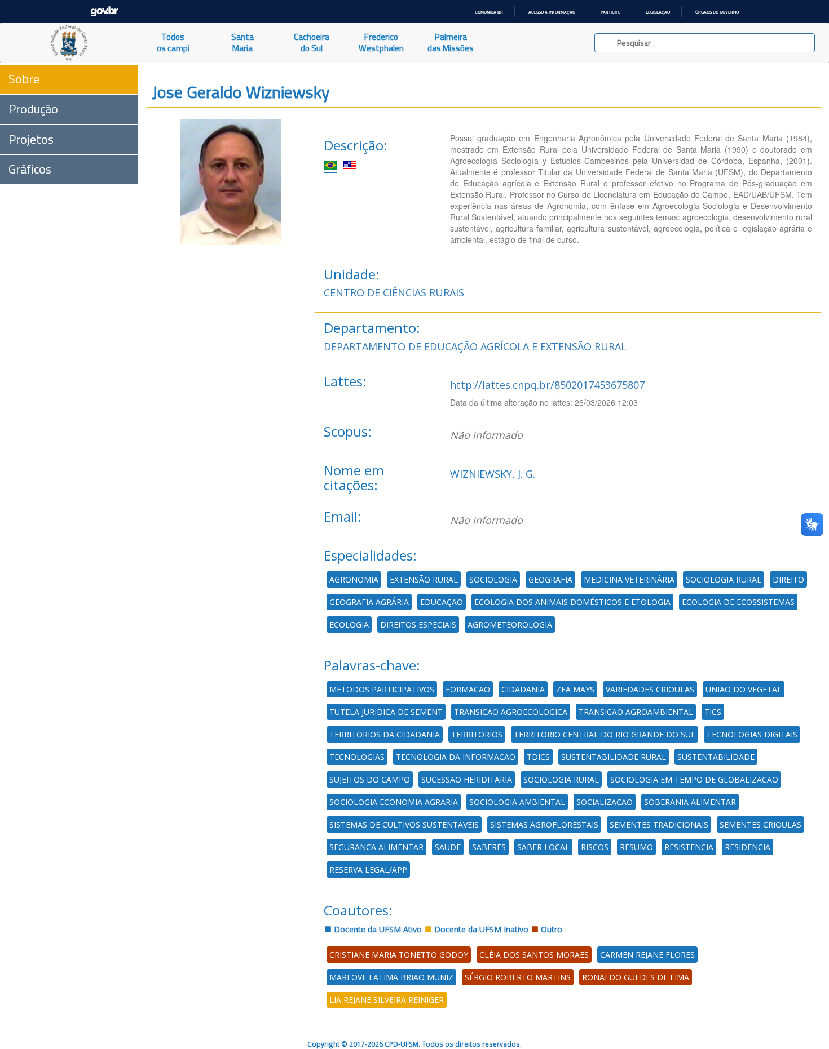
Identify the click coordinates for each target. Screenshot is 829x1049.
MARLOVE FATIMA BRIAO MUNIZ (391, 977)
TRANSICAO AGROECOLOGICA (510, 711)
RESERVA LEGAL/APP (368, 869)
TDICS (538, 757)
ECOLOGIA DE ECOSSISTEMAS (738, 602)
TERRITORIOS (476, 734)
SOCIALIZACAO (604, 802)
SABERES (489, 847)
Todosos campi (173, 42)
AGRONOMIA (353, 579)
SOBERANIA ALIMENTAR (690, 802)
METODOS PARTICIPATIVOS (381, 689)
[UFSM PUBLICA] (69, 43)
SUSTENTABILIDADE (716, 757)
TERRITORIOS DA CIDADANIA (384, 734)
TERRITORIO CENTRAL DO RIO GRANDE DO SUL (604, 734)
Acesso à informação (551, 12)
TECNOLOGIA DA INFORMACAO (455, 757)
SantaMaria (242, 42)
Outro (550, 929)
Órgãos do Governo (717, 12)
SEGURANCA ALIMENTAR (376, 847)
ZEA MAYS (575, 689)
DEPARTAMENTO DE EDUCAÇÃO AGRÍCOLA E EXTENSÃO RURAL (475, 346)
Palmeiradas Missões (450, 42)
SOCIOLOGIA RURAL (723, 579)
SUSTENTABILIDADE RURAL (613, 757)
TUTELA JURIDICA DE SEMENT (386, 711)
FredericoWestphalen (381, 42)
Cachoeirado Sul (311, 42)
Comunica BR (489, 12)
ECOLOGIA (349, 624)
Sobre (23, 78)
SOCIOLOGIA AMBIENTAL (517, 802)
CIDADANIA (523, 689)
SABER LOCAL (543, 847)
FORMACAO (468, 689)
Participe (610, 12)
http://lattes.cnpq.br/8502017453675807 (547, 385)
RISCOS (594, 847)
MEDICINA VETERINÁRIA (629, 579)
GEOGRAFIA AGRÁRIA (369, 602)
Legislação (658, 12)
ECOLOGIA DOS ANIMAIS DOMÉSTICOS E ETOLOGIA (572, 602)
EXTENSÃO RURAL (424, 579)
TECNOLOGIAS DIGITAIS (752, 734)
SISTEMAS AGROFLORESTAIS (544, 824)
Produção (33, 108)
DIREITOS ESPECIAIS (418, 624)
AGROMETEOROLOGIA (510, 624)
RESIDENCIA (747, 847)
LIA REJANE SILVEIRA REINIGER (386, 999)
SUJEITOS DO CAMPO (369, 779)
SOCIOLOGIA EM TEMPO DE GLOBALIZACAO (694, 779)
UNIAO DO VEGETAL (743, 689)
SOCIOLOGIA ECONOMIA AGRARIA (393, 802)
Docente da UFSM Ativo (377, 929)
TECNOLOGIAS (357, 757)
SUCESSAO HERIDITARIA (466, 779)
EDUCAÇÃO (441, 602)
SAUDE (448, 847)
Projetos (31, 139)
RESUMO (636, 847)
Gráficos (29, 169)
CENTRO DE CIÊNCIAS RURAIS (394, 292)
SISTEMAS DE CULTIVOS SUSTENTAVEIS (404, 824)
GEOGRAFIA (550, 579)
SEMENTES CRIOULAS (760, 824)
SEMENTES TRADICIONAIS (659, 824)
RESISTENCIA (688, 847)
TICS (712, 711)
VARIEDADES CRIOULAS (650, 689)
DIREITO (788, 579)
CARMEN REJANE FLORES (647, 954)
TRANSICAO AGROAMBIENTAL (636, 711)
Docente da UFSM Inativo (480, 929)
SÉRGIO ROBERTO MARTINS (518, 977)
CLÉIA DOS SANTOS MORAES (534, 954)
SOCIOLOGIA (493, 579)
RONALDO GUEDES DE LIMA (635, 977)
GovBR (104, 11)
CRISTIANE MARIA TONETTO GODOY (398, 954)
